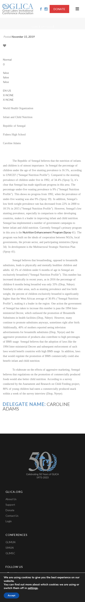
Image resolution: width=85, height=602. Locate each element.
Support (10, 504)
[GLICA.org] (18, 9)
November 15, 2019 (23, 36)
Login (9, 521)
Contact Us (12, 515)
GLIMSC (10, 553)
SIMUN (10, 547)
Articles (46, 26)
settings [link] (33, 588)
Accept (11, 595)
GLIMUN (10, 542)
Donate (10, 510)
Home (35, 26)
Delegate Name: (24, 404)
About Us (11, 499)
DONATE (59, 9)
